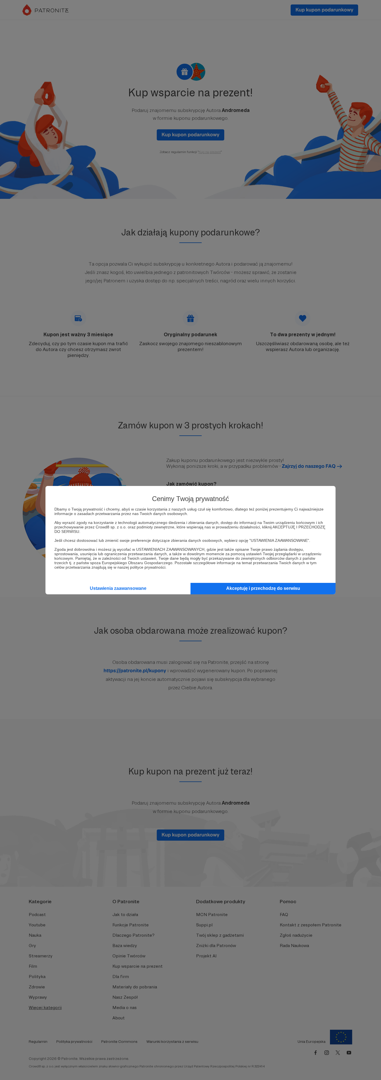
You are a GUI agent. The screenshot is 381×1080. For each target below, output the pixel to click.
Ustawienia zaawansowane (118, 588)
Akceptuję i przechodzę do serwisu (263, 588)
